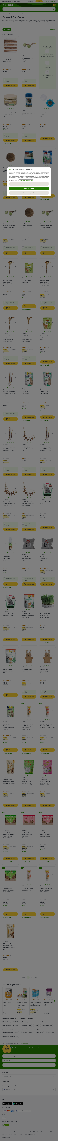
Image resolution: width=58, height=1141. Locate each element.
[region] (29, 181)
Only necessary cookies (29, 193)
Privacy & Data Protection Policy (26, 180)
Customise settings (29, 184)
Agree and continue (29, 188)
